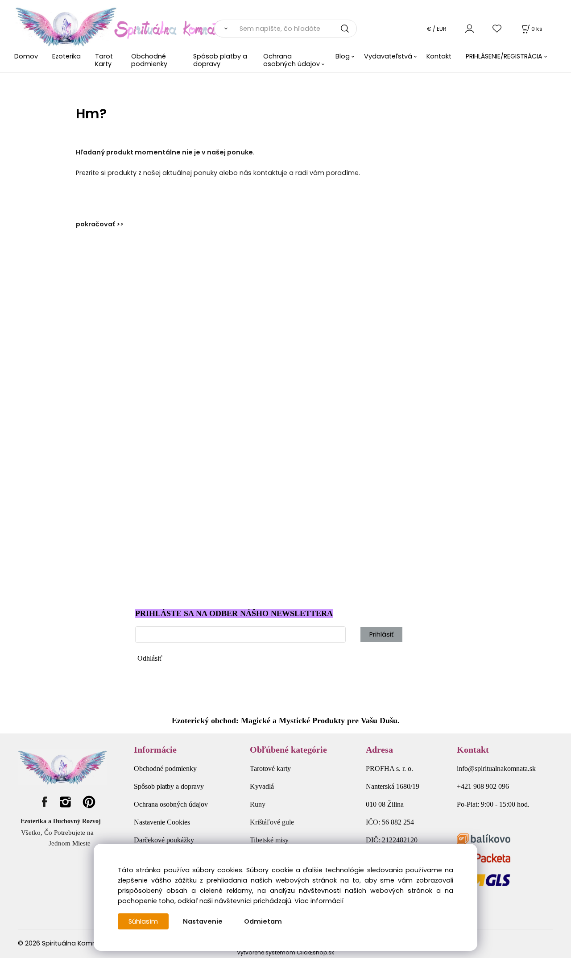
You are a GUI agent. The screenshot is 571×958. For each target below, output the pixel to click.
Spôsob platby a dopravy (220, 60)
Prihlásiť (381, 634)
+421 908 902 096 (483, 786)
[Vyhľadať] (224, 28)
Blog (342, 56)
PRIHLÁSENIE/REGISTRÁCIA (504, 56)
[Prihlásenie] (469, 28)
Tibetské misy (269, 840)
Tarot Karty (104, 60)
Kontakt (438, 56)
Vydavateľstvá (388, 56)
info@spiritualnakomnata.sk (496, 768)
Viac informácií (318, 900)
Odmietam (263, 921)
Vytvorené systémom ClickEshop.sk (285, 952)
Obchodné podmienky (149, 60)
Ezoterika (66, 56)
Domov (26, 56)
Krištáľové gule (272, 822)
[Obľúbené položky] (497, 28)
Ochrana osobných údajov (291, 60)
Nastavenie (203, 921)
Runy (257, 804)
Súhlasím (143, 921)
